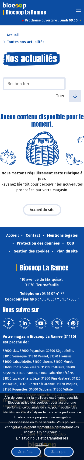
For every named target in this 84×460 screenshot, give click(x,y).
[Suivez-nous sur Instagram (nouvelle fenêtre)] (57, 323)
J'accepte (58, 452)
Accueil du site (42, 210)
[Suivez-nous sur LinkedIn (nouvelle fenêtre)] (25, 323)
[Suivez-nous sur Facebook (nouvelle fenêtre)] (8, 323)
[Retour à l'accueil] (14, 5)
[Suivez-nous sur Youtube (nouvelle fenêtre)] (41, 323)
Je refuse (26, 452)
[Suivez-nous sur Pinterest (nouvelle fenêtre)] (73, 323)
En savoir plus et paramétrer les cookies (42, 440)
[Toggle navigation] (78, 11)
